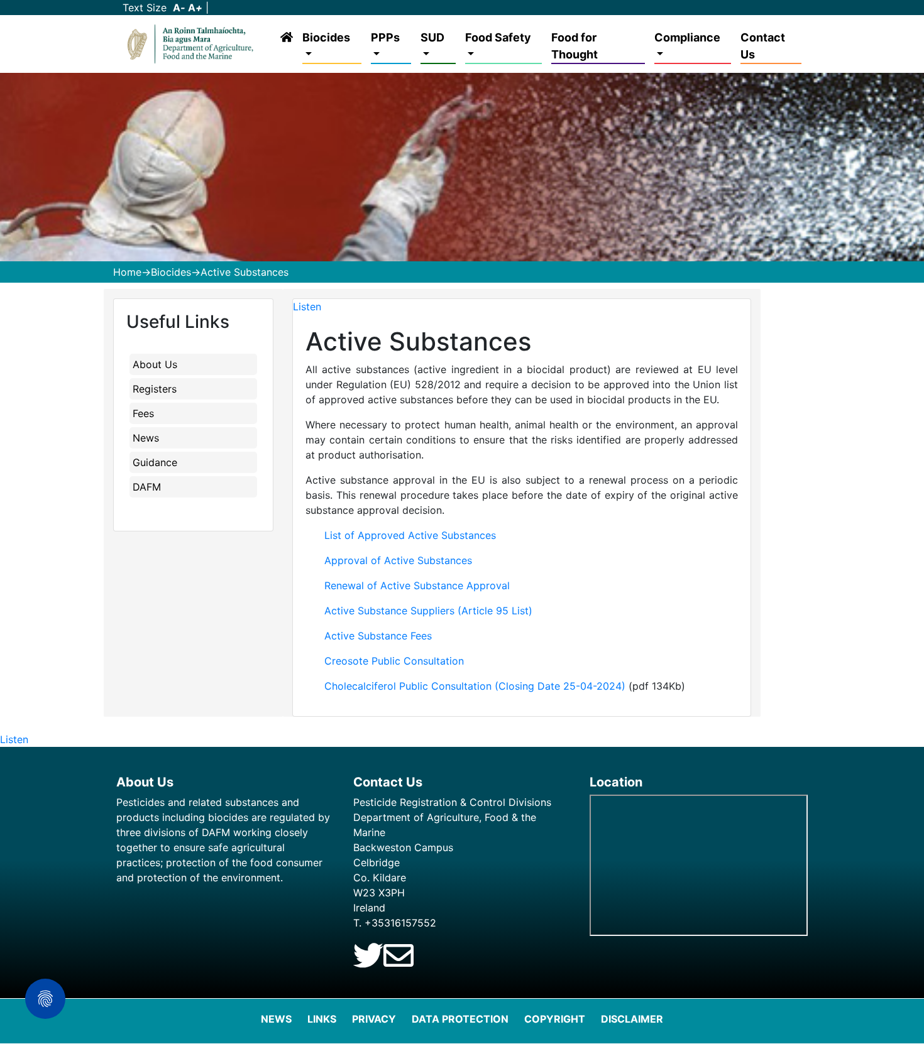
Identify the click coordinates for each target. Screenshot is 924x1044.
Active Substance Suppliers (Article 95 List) (428, 610)
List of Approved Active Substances (410, 535)
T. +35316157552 (394, 922)
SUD (432, 37)
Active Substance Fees (378, 635)
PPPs (385, 37)
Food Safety (498, 37)
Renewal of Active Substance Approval (417, 585)
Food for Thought (574, 46)
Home (127, 272)
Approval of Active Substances (398, 560)
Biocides (326, 37)
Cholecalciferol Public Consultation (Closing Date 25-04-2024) (474, 686)
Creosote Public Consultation (394, 661)
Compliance (687, 37)
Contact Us (762, 46)
